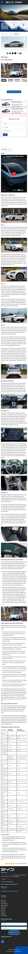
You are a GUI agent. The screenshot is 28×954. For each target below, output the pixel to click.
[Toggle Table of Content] (8, 150)
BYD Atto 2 (3, 900)
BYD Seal (13, 356)
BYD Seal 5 (3, 907)
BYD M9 (3, 913)
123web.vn (17, 949)
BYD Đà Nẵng (4, 34)
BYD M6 (3, 912)
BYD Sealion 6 (4, 903)
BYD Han (3, 910)
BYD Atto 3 (3, 902)
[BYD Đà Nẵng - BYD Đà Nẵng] (14, 2)
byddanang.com (18, 951)
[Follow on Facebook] (2, 941)
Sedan (10, 34)
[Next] (25, 70)
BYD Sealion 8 (4, 905)
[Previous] (3, 70)
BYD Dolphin (4, 915)
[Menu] (2, 2)
